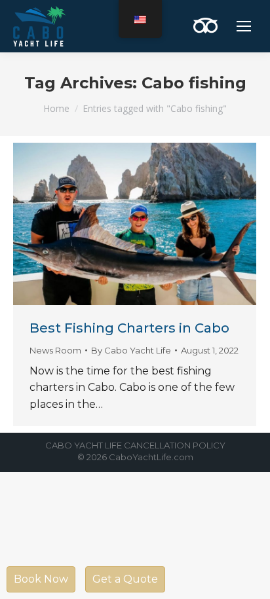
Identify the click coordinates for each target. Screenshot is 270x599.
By (131, 350)
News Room (55, 350)
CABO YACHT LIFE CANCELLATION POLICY (135, 445)
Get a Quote (125, 579)
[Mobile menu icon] (244, 26)
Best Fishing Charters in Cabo (129, 328)
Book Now (41, 579)
